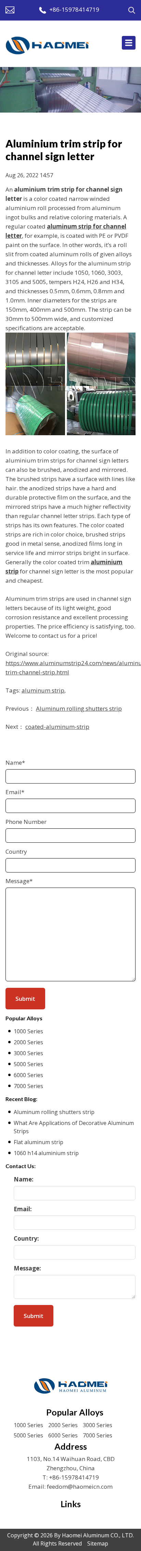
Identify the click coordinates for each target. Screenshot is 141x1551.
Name (15, 762)
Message (19, 881)
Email (14, 792)
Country (16, 851)
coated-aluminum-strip (57, 727)
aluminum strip (43, 690)
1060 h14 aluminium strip (46, 1153)
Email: (23, 1209)
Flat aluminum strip (38, 1142)
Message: (27, 1268)
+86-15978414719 (74, 9)
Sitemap (97, 1543)
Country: (26, 1238)
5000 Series (28, 1064)
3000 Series (28, 1053)
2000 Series (28, 1042)
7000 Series (28, 1086)
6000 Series (28, 1075)
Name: (24, 1179)
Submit (33, 1316)
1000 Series (28, 1031)
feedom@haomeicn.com (80, 1486)
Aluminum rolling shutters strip (79, 708)
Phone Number (26, 822)
